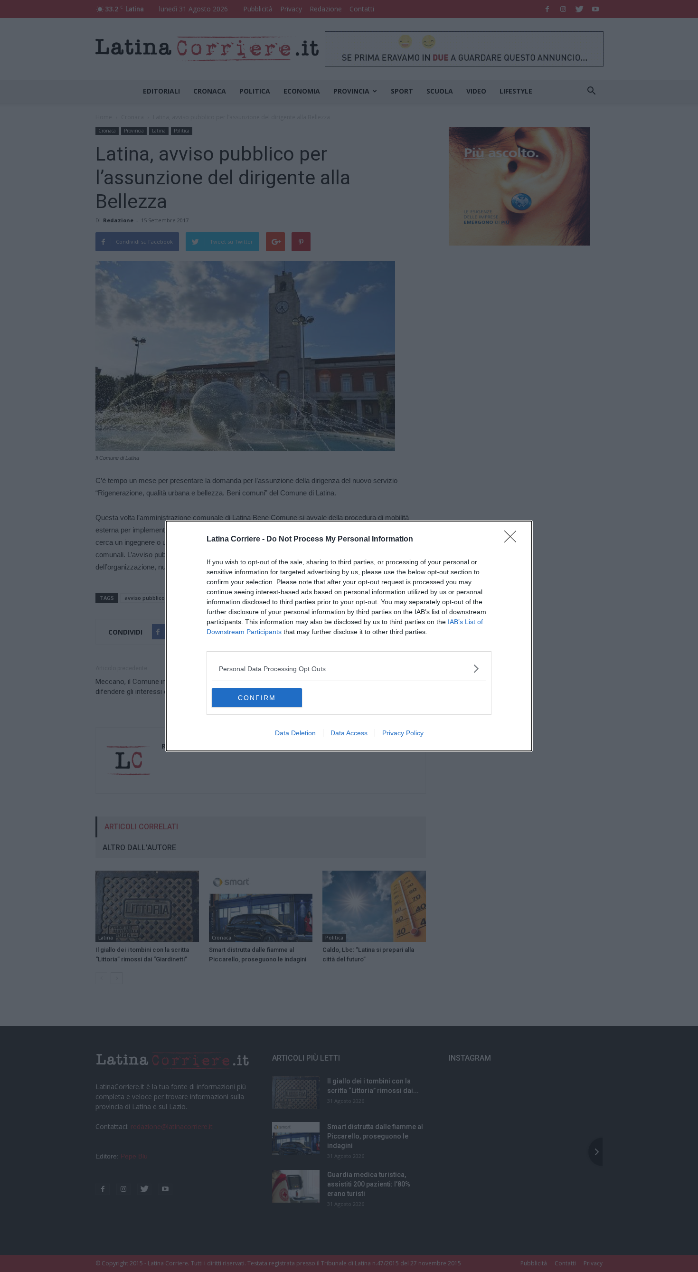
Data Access (349, 733)
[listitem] (349, 669)
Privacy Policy (403, 733)
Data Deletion (295, 733)
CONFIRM (257, 698)
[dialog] (349, 636)
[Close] (513, 540)
